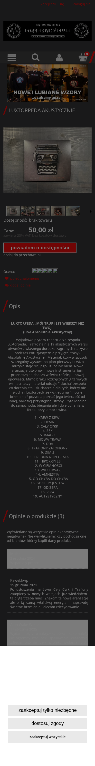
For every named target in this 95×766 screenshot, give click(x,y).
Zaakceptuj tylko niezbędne (48, 710)
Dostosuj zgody (47, 723)
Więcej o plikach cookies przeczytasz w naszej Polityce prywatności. (45, 696)
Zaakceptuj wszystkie (47, 737)
